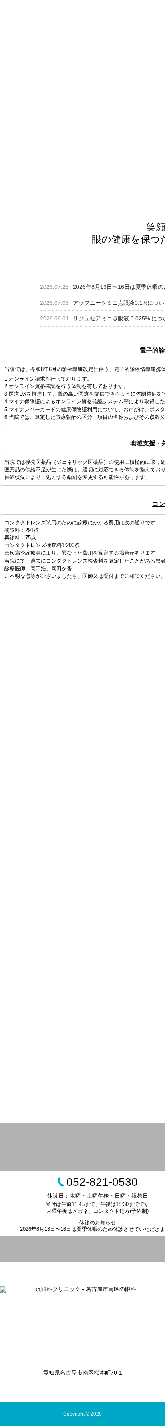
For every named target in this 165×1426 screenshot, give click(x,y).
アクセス (26, 54)
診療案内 (126, 18)
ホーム (23, 18)
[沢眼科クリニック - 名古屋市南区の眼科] (82, 1322)
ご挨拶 (92, 18)
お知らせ (57, 18)
